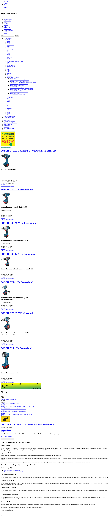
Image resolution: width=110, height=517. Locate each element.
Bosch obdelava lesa (14, 93)
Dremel (8, 70)
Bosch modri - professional (13, 77)
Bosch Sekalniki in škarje (16, 90)
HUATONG (10, 97)
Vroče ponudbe (7, 21)
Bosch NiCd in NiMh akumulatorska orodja (20, 81)
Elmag (8, 54)
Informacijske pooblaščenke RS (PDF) (13, 470)
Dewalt (8, 43)
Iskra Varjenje (10, 49)
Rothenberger (10, 96)
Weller (8, 100)
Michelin (9, 98)
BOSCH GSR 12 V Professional (17, 189)
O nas (5, 26)
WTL (8, 50)
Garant (8, 102)
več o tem (3, 184)
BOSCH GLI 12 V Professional (16, 348)
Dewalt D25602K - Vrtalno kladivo (9, 399)
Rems (8, 47)
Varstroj (8, 67)
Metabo (8, 41)
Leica (8, 74)
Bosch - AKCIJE (14, 78)
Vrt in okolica (7, 120)
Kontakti (6, 25)
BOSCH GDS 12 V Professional (17, 313)
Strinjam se (3, 439)
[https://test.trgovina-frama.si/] (8, 146)
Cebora (8, 110)
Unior (8, 59)
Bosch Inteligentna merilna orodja (18, 94)
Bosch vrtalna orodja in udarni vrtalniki (19, 84)
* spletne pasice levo (8, 30)
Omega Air (9, 55)
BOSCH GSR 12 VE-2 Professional (18, 223)
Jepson (8, 106)
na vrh (2, 431)
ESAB (8, 113)
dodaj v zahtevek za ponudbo (7, 186)
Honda (8, 53)
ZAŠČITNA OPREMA (9, 128)
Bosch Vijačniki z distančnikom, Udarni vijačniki (21, 88)
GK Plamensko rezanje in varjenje (15, 61)
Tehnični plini (7, 125)
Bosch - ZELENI (11, 65)
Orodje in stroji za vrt (9, 117)
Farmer (8, 58)
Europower (9, 57)
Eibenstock (9, 108)
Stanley (8, 51)
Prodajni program (8, 19)
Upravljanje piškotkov (6, 430)
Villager (8, 114)
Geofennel (9, 76)
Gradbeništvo (7, 119)
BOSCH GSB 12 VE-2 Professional (18, 254)
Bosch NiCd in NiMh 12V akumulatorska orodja (24, 82)
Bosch (8, 42)
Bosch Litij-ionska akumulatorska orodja (19, 80)
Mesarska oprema (8, 124)
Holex (8, 62)
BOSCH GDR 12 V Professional (17, 282)
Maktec (8, 46)
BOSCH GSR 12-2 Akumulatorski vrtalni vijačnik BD (28, 150)
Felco (8, 105)
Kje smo (6, 23)
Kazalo (5, 31)
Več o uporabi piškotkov (6, 436)
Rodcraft (9, 73)
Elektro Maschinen (11, 66)
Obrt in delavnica (8, 38)
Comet (8, 101)
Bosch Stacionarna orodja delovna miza (19, 92)
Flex (8, 69)
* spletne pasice (7, 29)
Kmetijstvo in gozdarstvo (9, 116)
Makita (8, 39)
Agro (8, 109)
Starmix (8, 112)
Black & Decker (10, 45)
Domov (5, 33)
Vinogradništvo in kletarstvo (10, 123)
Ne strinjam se (10, 439)
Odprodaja (6, 127)
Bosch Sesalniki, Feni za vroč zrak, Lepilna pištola (21, 89)
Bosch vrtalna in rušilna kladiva (17, 85)
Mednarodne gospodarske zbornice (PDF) (13, 471)
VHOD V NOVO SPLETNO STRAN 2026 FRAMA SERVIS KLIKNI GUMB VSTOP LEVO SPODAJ (27, 424)
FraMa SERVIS (7, 27)
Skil (7, 63)
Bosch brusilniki (13, 86)
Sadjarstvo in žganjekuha (9, 121)
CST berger (9, 72)
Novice (5, 22)
